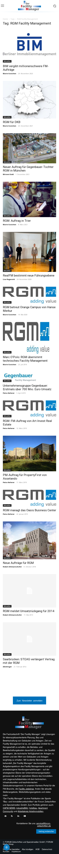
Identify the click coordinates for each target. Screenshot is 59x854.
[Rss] (11, 816)
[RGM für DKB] (29, 100)
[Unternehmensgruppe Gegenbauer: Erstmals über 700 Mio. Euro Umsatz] (29, 377)
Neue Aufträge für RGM (18, 563)
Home (5, 19)
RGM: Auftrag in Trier (17, 220)
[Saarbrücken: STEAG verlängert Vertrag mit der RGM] (29, 639)
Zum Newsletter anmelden (29, 700)
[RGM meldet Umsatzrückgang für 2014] (29, 590)
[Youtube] (24, 816)
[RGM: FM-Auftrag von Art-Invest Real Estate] (29, 408)
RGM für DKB (11, 122)
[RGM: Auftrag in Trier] (29, 199)
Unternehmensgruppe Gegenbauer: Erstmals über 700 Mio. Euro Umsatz (27, 387)
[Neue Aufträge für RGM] (29, 540)
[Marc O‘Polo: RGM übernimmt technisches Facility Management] (29, 338)
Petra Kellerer (8, 393)
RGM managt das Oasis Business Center (29, 510)
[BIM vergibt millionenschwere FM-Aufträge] (29, 45)
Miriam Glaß (8, 174)
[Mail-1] (5, 816)
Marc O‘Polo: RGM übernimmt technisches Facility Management (25, 358)
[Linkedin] (18, 816)
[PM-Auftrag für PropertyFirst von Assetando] (29, 453)
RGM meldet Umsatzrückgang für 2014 (28, 611)
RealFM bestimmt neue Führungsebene (28, 275)
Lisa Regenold (9, 279)
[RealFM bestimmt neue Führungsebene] (29, 252)
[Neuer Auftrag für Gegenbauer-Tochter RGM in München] (29, 148)
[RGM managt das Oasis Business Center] (29, 498)
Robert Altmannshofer (12, 567)
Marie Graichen (9, 73)
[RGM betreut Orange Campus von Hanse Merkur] (29, 295)
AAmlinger (7, 667)
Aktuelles (7, 61)
